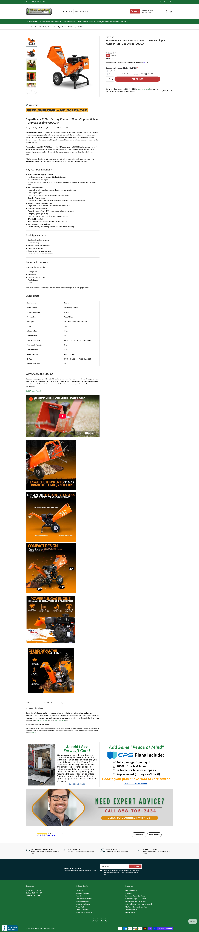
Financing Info (80, 896)
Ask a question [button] (154, 835)
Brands (123, 22)
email (126, 851)
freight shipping (59, 720)
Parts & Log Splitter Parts (49, 22)
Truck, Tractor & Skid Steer (107, 22)
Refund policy (130, 912)
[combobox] (107, 11)
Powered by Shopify (49, 928)
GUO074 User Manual (33, 391)
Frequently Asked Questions (135, 896)
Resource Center (131, 890)
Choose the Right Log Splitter (135, 899)
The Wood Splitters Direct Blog (136, 907)
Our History (129, 893)
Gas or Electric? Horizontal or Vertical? (138, 904)
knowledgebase (151, 851)
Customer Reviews (82, 893)
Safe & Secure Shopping (84, 912)
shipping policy (42, 720)
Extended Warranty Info (84, 899)
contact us (33, 732)
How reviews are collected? (46, 835)
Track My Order (168, 2)
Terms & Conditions (82, 910)
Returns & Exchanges (83, 904)
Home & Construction (85, 22)
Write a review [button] (139, 835)
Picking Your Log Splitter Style (135, 901)
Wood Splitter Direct (36, 928)
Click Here (36, 895)
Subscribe (135, 866)
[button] (110, 53)
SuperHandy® (110, 37)
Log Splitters (31, 22)
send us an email (144, 89)
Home (27, 27)
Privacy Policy (80, 907)
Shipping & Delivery (82, 901)
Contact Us (159, 2)
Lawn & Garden (68, 22)
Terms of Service (131, 910)
